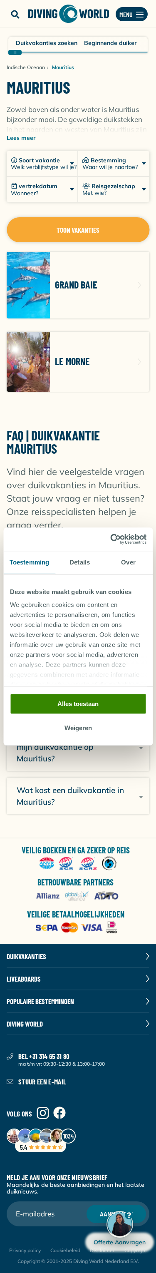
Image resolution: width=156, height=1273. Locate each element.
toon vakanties (78, 230)
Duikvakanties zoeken (46, 43)
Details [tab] (79, 562)
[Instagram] (43, 1113)
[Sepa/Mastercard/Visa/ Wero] (78, 928)
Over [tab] (128, 562)
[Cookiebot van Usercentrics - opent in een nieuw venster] (111, 539)
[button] (15, 14)
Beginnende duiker (110, 43)
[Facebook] (59, 1113)
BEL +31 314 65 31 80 (44, 1056)
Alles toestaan (78, 703)
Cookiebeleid (65, 1250)
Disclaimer (102, 1250)
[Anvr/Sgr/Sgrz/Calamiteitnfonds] (78, 864)
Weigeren (78, 728)
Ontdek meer (78, 285)
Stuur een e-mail (42, 1081)
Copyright (135, 1250)
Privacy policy (25, 1250)
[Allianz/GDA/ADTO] (78, 896)
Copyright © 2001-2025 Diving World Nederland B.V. (78, 1261)
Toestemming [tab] (29, 562)
